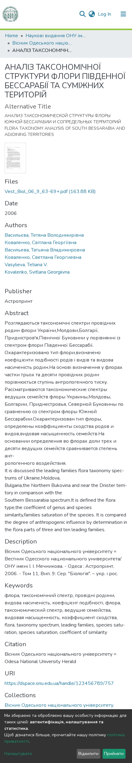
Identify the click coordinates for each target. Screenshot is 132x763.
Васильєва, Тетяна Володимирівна (44, 235)
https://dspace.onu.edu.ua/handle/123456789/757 (59, 683)
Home (11, 35)
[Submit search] (82, 14)
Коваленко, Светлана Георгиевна (43, 257)
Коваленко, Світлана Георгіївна (40, 242)
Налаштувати (18, 754)
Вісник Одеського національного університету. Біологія (43, 43)
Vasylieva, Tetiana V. (26, 264)
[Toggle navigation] (123, 14)
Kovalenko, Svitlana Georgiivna (37, 272)
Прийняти (114, 754)
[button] (92, 14)
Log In (105, 14)
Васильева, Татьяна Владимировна (45, 250)
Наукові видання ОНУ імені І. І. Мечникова (56, 35)
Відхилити (88, 754)
